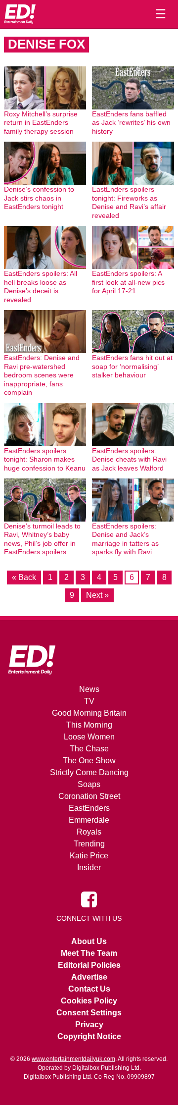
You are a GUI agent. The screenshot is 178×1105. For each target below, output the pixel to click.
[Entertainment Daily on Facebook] (89, 899)
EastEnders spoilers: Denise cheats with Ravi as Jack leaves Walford (129, 459)
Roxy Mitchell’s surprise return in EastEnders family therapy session (41, 122)
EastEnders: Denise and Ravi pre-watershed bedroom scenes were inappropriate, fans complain (42, 375)
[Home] (20, 14)
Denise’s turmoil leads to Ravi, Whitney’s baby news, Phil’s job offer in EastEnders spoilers (42, 539)
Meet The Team (89, 953)
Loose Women (89, 737)
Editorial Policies (89, 965)
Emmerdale (89, 820)
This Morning (89, 725)
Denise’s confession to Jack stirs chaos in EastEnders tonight (39, 197)
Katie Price (89, 855)
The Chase (89, 748)
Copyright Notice (89, 1036)
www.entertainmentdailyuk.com (73, 1058)
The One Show (89, 760)
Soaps (89, 784)
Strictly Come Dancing (89, 772)
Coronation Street (89, 796)
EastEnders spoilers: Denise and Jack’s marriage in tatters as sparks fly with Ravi (125, 539)
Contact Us (89, 989)
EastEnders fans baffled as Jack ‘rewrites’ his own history (131, 122)
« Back (24, 577)
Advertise (89, 977)
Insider (89, 867)
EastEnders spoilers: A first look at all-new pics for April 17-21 (128, 282)
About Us (89, 941)
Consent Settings (89, 1012)
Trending (89, 844)
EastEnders (89, 808)
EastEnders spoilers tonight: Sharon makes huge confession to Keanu (45, 459)
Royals (89, 832)
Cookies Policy (89, 1001)
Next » (97, 595)
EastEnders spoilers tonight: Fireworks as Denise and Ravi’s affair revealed (129, 202)
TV (89, 701)
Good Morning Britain (89, 713)
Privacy (89, 1024)
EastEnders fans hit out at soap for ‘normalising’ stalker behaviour (132, 366)
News (89, 689)
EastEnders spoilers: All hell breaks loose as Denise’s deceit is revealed (40, 286)
